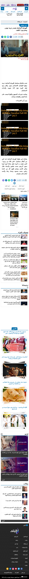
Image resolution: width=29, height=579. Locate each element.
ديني (17, 547)
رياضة (17, 540)
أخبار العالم (25, 551)
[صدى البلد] (14, 8)
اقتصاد (26, 558)
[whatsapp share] (5, 37)
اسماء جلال (21, 186)
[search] (2, 8)
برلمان (26, 561)
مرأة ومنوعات (25, 547)
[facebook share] (11, 37)
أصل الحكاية (15, 551)
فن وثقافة (19, 21)
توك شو (16, 543)
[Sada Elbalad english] (3, 5)
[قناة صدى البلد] (26, 5)
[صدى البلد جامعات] (14, 5)
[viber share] (3, 180)
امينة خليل (7, 186)
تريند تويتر (14, 186)
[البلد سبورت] (20, 5)
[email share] (2, 37)
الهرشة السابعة (21, 188)
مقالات (26, 565)
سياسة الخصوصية (8, 572)
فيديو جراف (25, 554)
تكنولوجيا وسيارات (14, 558)
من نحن (23, 572)
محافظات (16, 554)
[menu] (26, 8)
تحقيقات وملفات (14, 561)
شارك (14, 36)
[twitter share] (8, 37)
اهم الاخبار (19, 11)
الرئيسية (26, 11)
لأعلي (24, 525)
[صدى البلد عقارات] (8, 5)
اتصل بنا (17, 572)
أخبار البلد (13, 11)
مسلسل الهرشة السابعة (10, 188)
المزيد (3, 480)
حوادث (6, 11)
